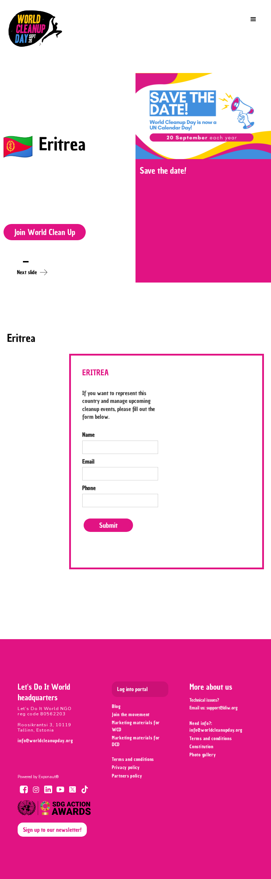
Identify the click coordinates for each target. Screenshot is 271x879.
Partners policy (127, 776)
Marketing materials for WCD (136, 726)
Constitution (201, 747)
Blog (116, 706)
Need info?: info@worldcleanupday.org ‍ (216, 726)
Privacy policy (126, 767)
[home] (35, 28)
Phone (89, 488)
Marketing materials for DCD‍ (136, 741)
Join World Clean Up (44, 232)
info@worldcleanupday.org (45, 741)
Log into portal (132, 689)
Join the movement (131, 714)
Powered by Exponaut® (38, 777)
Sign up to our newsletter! (52, 829)
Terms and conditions (133, 759)
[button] (253, 19)
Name (88, 434)
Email (88, 461)
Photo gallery (202, 755)
